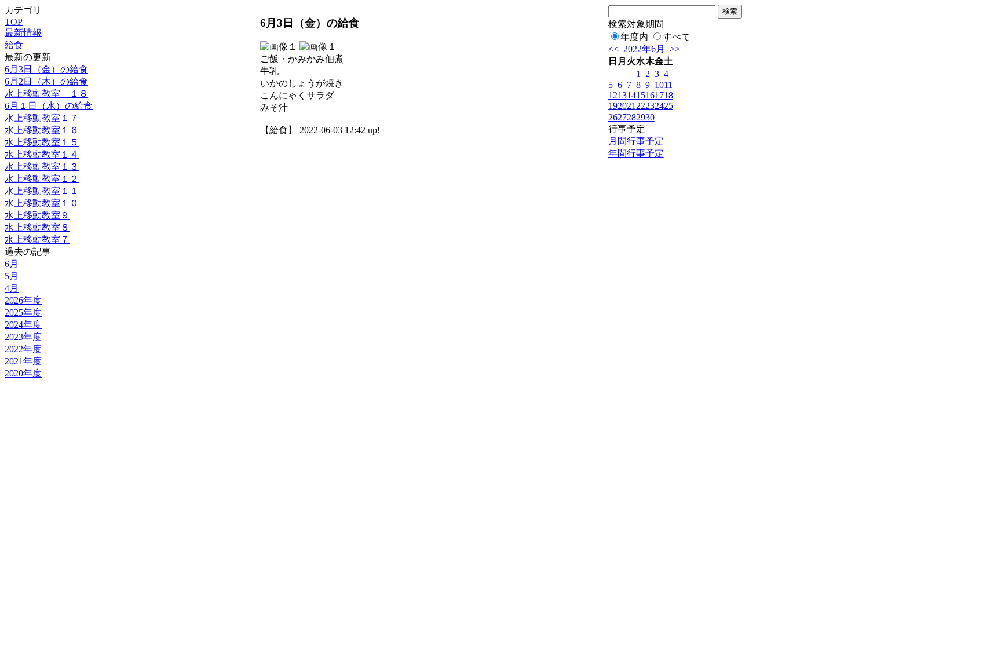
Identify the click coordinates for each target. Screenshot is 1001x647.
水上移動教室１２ (42, 179)
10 (659, 85)
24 (659, 106)
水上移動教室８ (37, 227)
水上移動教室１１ (42, 191)
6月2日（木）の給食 (46, 81)
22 (640, 106)
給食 (14, 45)
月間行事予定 (636, 141)
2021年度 (23, 361)
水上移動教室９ (37, 215)
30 (650, 117)
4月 (12, 288)
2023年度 (23, 337)
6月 (12, 264)
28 (631, 117)
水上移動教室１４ (42, 154)
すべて (677, 37)
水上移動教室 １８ (46, 93)
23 (650, 106)
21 (631, 106)
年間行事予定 (636, 153)
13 (622, 95)
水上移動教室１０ (42, 203)
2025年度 (23, 312)
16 (650, 95)
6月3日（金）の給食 (46, 69)
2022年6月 (644, 49)
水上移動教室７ (37, 239)
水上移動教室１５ (42, 142)
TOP (14, 22)
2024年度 (23, 325)
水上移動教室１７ (42, 118)
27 (622, 117)
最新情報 (23, 33)
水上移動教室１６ (42, 130)
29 (640, 117)
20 (622, 106)
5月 (12, 276)
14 (631, 95)
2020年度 (23, 373)
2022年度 (23, 349)
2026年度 (23, 300)
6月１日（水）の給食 (49, 106)
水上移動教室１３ (42, 166)
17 (659, 95)
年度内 (634, 37)
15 (640, 95)
